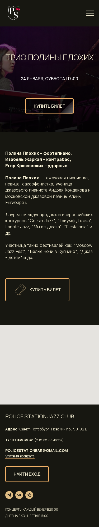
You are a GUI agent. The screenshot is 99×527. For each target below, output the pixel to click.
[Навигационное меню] (90, 13)
